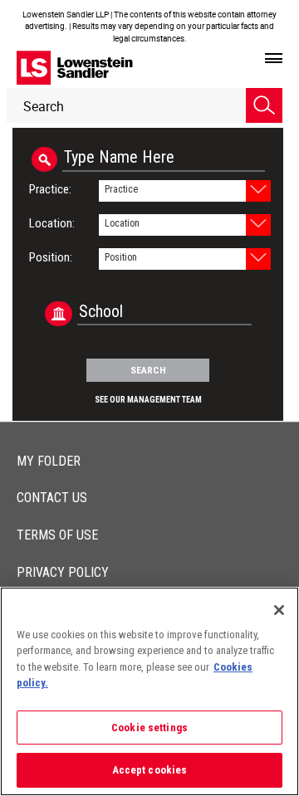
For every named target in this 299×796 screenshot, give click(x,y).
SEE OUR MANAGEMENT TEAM (148, 399)
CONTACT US (52, 497)
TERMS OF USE (57, 535)
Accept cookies (150, 770)
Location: (52, 223)
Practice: (50, 189)
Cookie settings (149, 727)
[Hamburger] (273, 59)
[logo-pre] (75, 68)
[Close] (279, 610)
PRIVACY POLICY (63, 572)
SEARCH (148, 370)
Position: (50, 257)
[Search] (264, 105)
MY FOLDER (49, 461)
